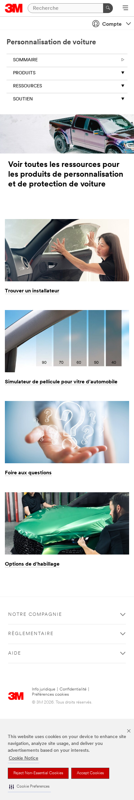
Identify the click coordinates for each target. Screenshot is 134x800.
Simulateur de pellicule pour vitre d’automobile (61, 382)
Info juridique (43, 689)
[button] (29, 786)
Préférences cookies (50, 694)
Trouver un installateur (32, 291)
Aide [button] (14, 653)
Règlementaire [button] (31, 633)
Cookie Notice (23, 758)
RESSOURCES (27, 86)
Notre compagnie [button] (35, 614)
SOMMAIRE (25, 60)
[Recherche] (108, 8)
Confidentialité (73, 689)
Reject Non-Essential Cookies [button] (38, 773)
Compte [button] (112, 24)
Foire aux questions (28, 473)
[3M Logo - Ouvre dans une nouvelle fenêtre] (14, 8)
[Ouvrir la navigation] (125, 8)
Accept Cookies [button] (90, 773)
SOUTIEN (23, 99)
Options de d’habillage (32, 564)
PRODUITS (24, 73)
